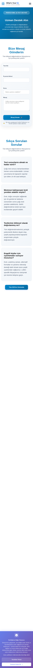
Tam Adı (5, 65)
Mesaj (5, 97)
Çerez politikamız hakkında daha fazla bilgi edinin (16, 655)
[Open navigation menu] (30, 3)
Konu (5, 88)
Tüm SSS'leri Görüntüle (16, 287)
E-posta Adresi (7, 76)
